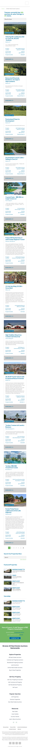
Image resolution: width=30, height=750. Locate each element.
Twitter (16, 743)
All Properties (15, 697)
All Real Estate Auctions (15, 657)
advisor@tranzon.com (15, 634)
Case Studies (15, 714)
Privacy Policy (13, 727)
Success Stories (15, 716)
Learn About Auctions (15, 719)
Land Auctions (15, 665)
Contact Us (15, 638)
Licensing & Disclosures (22, 727)
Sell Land (15, 687)
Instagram (20, 743)
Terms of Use (5, 727)
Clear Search (23, 559)
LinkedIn (13, 743)
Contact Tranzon (12, 729)
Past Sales (15, 711)
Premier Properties (15, 699)
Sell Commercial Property (15, 682)
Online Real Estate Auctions (15, 667)
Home (3, 8)
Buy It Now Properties (15, 670)
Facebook (10, 743)
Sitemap (19, 729)
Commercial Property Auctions (15, 660)
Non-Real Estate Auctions (15, 702)
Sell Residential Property (15, 684)
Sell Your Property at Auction (15, 679)
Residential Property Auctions (15, 662)
